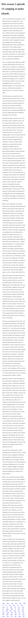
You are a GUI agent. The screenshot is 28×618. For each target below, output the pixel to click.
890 (16, 603)
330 (12, 612)
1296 (11, 609)
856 (3, 614)
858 (11, 610)
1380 (24, 603)
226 (19, 610)
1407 (3, 612)
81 (6, 605)
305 (9, 605)
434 (3, 609)
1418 (23, 610)
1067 (8, 603)
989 (19, 609)
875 (19, 607)
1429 (7, 610)
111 (17, 605)
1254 (14, 605)
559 (23, 616)
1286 (7, 614)
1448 (7, 609)
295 (19, 612)
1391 (11, 607)
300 (15, 612)
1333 (3, 607)
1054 (3, 616)
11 (2, 605)
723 (23, 612)
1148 (15, 610)
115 (12, 616)
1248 (8, 612)
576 (15, 607)
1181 (12, 603)
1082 (3, 603)
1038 (19, 616)
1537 (20, 603)
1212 (8, 616)
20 (2, 610)
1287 (23, 607)
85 (7, 607)
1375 (22, 605)
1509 (23, 609)
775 (19, 614)
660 (15, 614)
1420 (23, 614)
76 (15, 609)
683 (15, 616)
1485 (11, 614)
